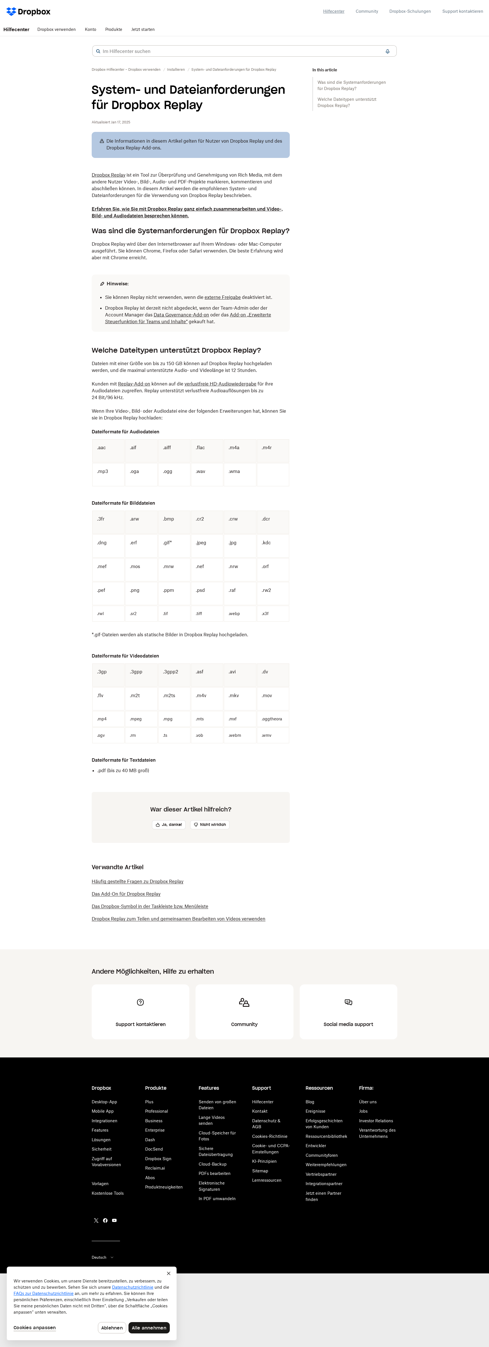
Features (100, 1130)
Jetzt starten (143, 29)
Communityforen (322, 1155)
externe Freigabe (223, 297)
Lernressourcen (267, 1180)
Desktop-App (104, 1101)
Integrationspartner (324, 1183)
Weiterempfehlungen (326, 1164)
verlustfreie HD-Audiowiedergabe (220, 384)
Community (367, 11)
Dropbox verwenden (56, 29)
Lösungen (101, 1139)
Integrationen (104, 1120)
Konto (90, 29)
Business (153, 1120)
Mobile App (103, 1111)
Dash (150, 1139)
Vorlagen (100, 1183)
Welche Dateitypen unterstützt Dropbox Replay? (347, 102)
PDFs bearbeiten (215, 1173)
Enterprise (155, 1130)
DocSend (154, 1149)
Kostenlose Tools (108, 1193)
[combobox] (244, 51)
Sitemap (260, 1170)
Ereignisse (315, 1111)
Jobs (363, 1111)
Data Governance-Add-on (181, 315)
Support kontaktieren (462, 11)
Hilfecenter (333, 11)
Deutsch (99, 1257)
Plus (149, 1101)
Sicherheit (101, 1149)
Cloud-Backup (213, 1164)
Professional (156, 1111)
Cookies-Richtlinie (270, 1136)
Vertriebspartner (321, 1174)
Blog (310, 1101)
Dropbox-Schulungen (410, 11)
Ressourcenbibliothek (326, 1136)
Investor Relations (376, 1120)
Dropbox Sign (158, 1158)
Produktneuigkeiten (164, 1187)
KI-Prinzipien (264, 1161)
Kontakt (259, 1111)
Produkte (113, 29)
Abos (150, 1177)
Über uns (368, 1101)
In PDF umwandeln (217, 1198)
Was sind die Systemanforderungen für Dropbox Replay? (352, 85)
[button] (98, 51)
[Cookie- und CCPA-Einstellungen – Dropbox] (92, 1303)
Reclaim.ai (155, 1168)
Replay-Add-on (134, 384)
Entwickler (316, 1145)
